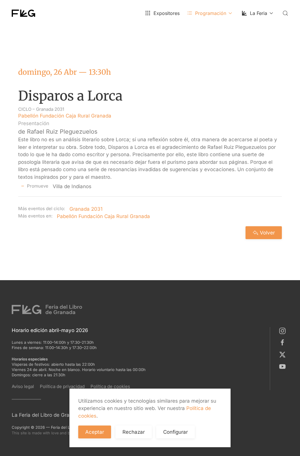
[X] (284, 354)
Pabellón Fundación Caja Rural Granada (64, 116)
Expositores (167, 13)
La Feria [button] (258, 13)
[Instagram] (284, 331)
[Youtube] (284, 366)
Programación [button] (210, 13)
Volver (267, 233)
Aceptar (94, 432)
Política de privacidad (62, 386)
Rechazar (133, 432)
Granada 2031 (50, 109)
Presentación (33, 123)
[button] (285, 13)
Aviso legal (23, 386)
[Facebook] (284, 342)
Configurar (175, 432)
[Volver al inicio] (23, 13)
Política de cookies (110, 386)
